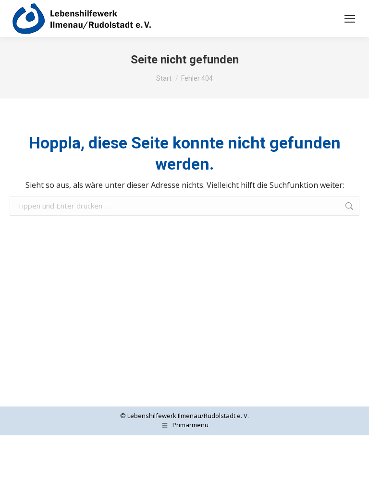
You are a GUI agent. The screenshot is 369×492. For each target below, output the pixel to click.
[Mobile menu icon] (349, 18)
